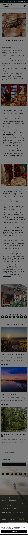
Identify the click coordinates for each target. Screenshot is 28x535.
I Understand (14, 531)
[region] (14, 528)
